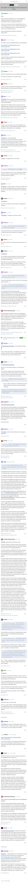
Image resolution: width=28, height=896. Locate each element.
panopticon (5, 724)
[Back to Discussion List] (1, 1)
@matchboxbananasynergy (11, 492)
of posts (14, 1)
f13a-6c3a (5, 201)
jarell (4, 158)
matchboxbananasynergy (8, 346)
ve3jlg (5, 651)
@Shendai (3, 854)
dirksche (4, 99)
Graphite (4, 215)
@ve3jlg (3, 542)
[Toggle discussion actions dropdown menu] (26, 1)
